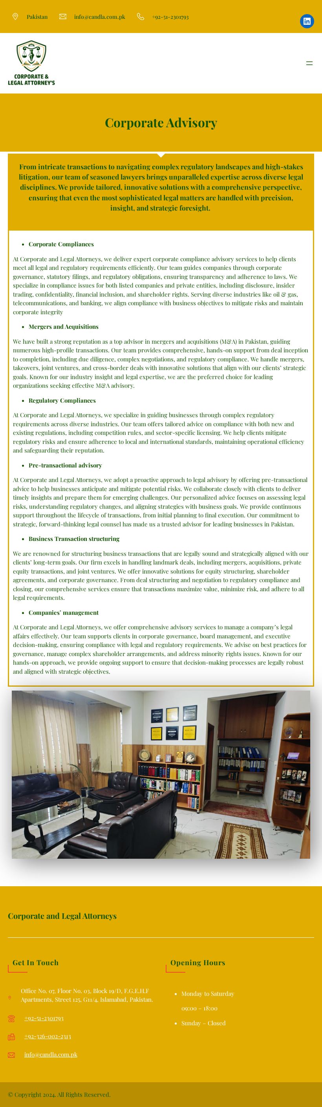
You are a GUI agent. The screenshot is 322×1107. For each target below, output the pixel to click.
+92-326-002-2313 (47, 1036)
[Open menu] (309, 63)
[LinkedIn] (307, 21)
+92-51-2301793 (44, 1018)
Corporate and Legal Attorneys (62, 915)
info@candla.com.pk (50, 1054)
